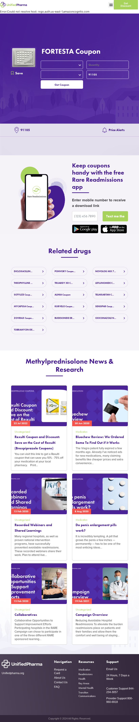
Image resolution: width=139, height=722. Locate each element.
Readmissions (85, 674)
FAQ (56, 686)
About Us (59, 677)
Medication (84, 669)
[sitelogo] (13, 4)
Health (81, 679)
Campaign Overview (92, 614)
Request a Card (60, 671)
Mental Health (86, 688)
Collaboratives (26, 614)
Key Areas (83, 683)
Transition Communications (87, 694)
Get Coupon (62, 85)
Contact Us (60, 682)
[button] (111, 5)
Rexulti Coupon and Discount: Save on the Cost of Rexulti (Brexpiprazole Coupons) (37, 442)
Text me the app (115, 217)
